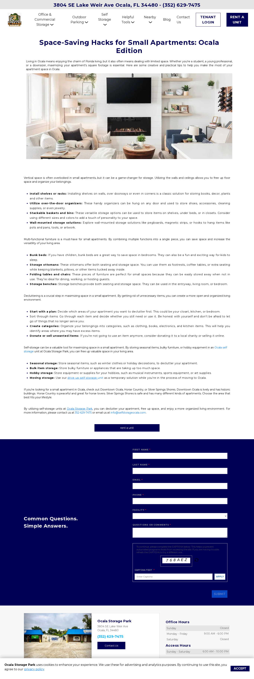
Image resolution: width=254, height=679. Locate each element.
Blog (167, 19)
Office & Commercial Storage (45, 19)
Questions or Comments (151, 524)
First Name (141, 449)
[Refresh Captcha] (196, 560)
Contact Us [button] (111, 645)
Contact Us (183, 19)
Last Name (140, 464)
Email (137, 479)
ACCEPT (240, 668)
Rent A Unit (237, 19)
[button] (29, 636)
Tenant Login (208, 19)
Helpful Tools (127, 19)
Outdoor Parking (78, 19)
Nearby (150, 17)
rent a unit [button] (127, 428)
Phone (137, 495)
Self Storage (104, 17)
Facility (138, 510)
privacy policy (34, 669)
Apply (220, 576)
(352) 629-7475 (110, 637)
